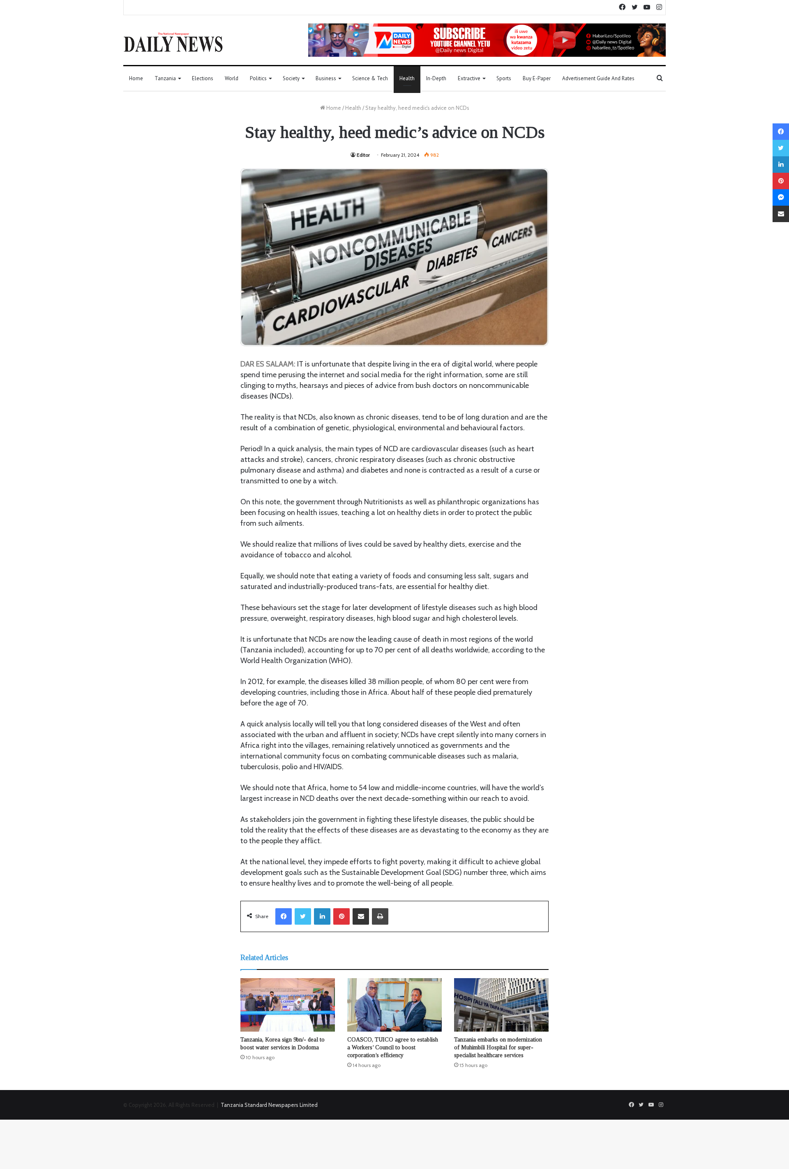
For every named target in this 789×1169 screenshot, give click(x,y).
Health (407, 78)
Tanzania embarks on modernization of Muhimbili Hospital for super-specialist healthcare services (498, 1047)
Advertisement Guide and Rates (598, 78)
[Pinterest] (341, 916)
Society (291, 78)
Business (326, 78)
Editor (363, 155)
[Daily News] (173, 42)
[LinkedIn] (322, 916)
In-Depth (436, 78)
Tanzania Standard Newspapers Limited (269, 1105)
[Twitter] (303, 916)
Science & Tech (370, 78)
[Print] (380, 916)
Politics (258, 78)
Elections (202, 78)
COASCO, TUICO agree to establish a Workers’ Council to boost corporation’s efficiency (392, 1047)
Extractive (469, 78)
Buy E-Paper (537, 78)
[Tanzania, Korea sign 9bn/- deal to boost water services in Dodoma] (287, 1005)
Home (136, 78)
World (231, 78)
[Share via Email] (361, 916)
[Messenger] (781, 197)
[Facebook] (283, 916)
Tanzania (165, 78)
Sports (503, 78)
